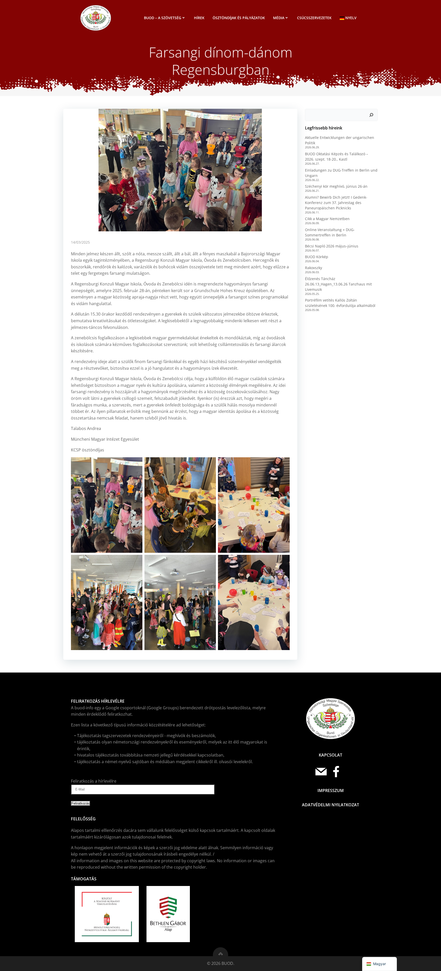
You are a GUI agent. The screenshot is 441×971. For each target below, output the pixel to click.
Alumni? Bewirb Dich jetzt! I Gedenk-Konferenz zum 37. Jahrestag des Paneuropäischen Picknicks (336, 202)
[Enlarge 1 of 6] (135, 463)
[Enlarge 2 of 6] (209, 463)
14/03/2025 (80, 242)
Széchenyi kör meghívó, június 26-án (336, 186)
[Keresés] (371, 115)
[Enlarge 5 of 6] (209, 561)
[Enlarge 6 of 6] (283, 561)
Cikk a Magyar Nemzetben (327, 218)
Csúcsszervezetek (314, 17)
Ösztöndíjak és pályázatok (239, 17)
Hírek (199, 17)
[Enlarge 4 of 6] (135, 561)
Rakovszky (313, 267)
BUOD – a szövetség (162, 17)
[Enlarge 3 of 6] (283, 463)
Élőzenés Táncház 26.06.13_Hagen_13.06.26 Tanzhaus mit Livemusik (338, 284)
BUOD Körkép (316, 256)
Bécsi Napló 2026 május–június (331, 246)
